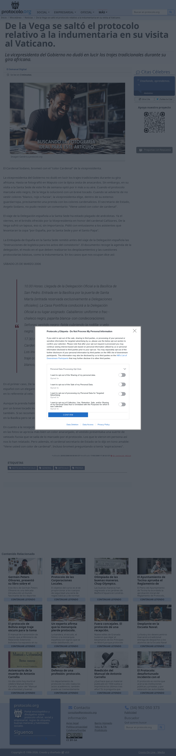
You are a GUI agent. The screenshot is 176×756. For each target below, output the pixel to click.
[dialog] (88, 378)
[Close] (135, 331)
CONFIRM (68, 415)
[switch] (122, 375)
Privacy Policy (104, 424)
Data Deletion (72, 424)
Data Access (88, 424)
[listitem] (88, 368)
